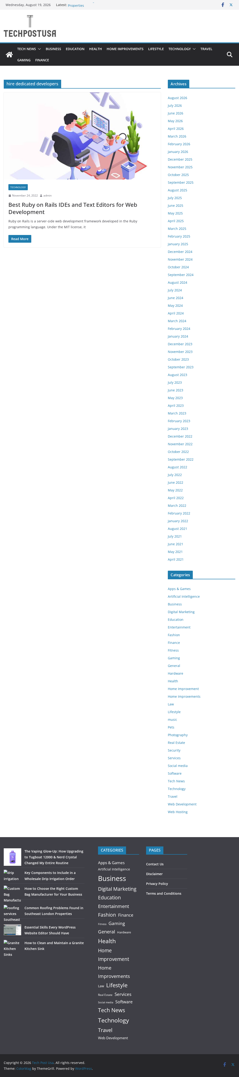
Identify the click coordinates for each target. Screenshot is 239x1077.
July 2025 (175, 198)
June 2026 (175, 113)
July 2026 (175, 105)
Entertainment (179, 627)
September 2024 (180, 275)
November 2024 (180, 259)
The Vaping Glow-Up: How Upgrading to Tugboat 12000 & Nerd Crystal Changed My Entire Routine (54, 857)
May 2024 (175, 305)
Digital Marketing (181, 612)
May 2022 (175, 490)
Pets (171, 727)
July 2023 (175, 382)
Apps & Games (179, 589)
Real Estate (176, 742)
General (174, 665)
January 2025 (178, 244)
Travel (206, 49)
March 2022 (177, 505)
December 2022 (180, 436)
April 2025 (176, 221)
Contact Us (155, 864)
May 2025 (175, 213)
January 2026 (178, 151)
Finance (42, 60)
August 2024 (177, 282)
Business (53, 49)
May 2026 (175, 121)
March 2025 (177, 228)
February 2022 (179, 513)
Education (75, 49)
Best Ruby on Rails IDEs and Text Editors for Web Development (72, 208)
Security (174, 750)
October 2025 (178, 175)
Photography (178, 735)
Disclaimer (154, 874)
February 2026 (179, 144)
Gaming (24, 60)
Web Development (182, 804)
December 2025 (180, 159)
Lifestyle (156, 49)
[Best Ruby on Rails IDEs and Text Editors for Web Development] (82, 136)
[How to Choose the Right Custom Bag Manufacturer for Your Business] (12, 894)
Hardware (175, 673)
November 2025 (180, 167)
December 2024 (180, 251)
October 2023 (178, 359)
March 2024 (177, 321)
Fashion (174, 635)
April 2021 (176, 559)
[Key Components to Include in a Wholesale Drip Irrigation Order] (12, 875)
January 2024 (178, 336)
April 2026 (176, 128)
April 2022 (176, 498)
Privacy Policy (157, 883)
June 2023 (175, 390)
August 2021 (177, 528)
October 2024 (178, 267)
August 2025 (177, 190)
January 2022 (178, 521)
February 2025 (179, 236)
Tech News (26, 49)
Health (95, 49)
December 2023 (180, 344)
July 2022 (175, 475)
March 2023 (177, 413)
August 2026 (177, 98)
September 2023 (180, 367)
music (172, 719)
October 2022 (178, 451)
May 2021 (175, 551)
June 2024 (175, 298)
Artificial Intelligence (184, 596)
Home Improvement (183, 689)
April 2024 (176, 313)
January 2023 (178, 428)
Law (171, 704)
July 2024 (175, 290)
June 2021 (175, 544)
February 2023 (179, 421)
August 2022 (177, 467)
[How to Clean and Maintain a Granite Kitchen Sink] (12, 948)
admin (47, 195)
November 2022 (180, 444)
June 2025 (175, 205)
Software (175, 773)
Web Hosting (178, 812)
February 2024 (179, 328)
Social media (178, 765)
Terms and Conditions (163, 893)
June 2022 (175, 482)
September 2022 (180, 459)
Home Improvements (125, 49)
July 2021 (175, 536)
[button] (38, 49)
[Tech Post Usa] (9, 54)
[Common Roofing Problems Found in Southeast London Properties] (12, 913)
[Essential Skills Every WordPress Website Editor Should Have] (12, 929)
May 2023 (175, 398)
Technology (180, 49)
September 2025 (180, 182)
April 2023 (176, 405)
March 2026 (177, 136)
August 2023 (177, 375)
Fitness (173, 650)
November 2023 (180, 351)
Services (174, 758)
